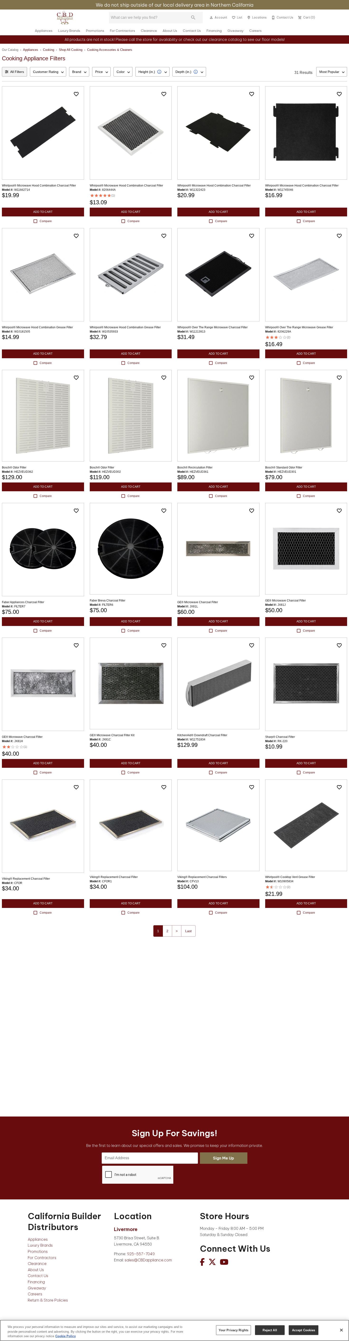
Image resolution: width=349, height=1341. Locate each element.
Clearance (149, 31)
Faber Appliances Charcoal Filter (23, 602)
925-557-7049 (141, 1253)
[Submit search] (193, 17)
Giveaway (235, 31)
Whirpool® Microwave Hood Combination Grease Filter (37, 327)
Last (188, 931)
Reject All (270, 1330)
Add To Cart (42, 212)
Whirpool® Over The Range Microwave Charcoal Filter (212, 327)
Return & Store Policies (48, 1300)
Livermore (125, 1229)
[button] (211, 17)
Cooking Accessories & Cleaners (109, 50)
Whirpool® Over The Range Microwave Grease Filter (299, 327)
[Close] (341, 1330)
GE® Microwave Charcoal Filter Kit (112, 735)
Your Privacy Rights (233, 1330)
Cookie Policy (65, 1336)
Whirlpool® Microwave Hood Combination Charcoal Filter (39, 185)
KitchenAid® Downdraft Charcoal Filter (202, 735)
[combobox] (48, 71)
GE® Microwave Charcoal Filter (197, 602)
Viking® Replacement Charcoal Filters (202, 877)
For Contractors (122, 31)
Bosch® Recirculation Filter (194, 467)
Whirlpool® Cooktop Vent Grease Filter (290, 877)
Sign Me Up (223, 1158)
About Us (170, 31)
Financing (214, 31)
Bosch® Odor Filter (14, 467)
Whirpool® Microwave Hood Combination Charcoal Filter (126, 185)
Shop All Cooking (70, 50)
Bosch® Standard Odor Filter (283, 467)
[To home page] (65, 17)
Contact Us (192, 31)
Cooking (48, 50)
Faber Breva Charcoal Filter (107, 600)
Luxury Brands (69, 31)
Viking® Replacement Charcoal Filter (26, 878)
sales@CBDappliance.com (148, 1260)
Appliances (43, 31)
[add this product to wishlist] (76, 94)
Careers (255, 31)
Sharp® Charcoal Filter (280, 737)
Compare (46, 221)
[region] (174, 1330)
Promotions (95, 31)
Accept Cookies (303, 1330)
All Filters (17, 72)
